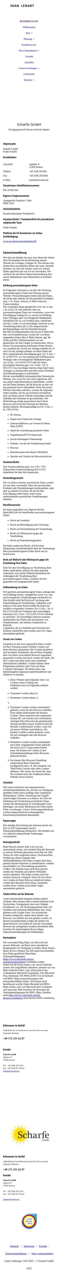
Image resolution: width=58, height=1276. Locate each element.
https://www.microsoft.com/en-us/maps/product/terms (18, 960)
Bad (28, 33)
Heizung (28, 39)
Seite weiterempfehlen (42, 1253)
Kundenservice (29, 44)
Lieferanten (29, 74)
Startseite (14, 1246)
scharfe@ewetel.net (11, 1071)
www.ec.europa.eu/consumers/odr (19, 241)
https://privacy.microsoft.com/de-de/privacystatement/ (22, 996)
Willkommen (29, 27)
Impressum (29, 1246)
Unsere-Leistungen (28, 68)
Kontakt (28, 80)
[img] (29, 9)
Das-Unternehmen (28, 50)
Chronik (29, 56)
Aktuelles (29, 62)
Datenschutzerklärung (16, 1253)
